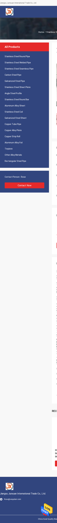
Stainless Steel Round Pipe (17, 56)
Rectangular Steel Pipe (15, 161)
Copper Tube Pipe (13, 124)
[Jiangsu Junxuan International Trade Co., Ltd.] (9, 12)
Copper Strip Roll (12, 136)
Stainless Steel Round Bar (17, 99)
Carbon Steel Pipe (13, 75)
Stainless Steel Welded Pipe (18, 62)
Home (41, 32)
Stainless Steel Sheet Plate (18, 87)
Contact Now (24, 185)
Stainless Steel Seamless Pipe (19, 69)
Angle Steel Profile (13, 93)
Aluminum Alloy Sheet (15, 105)
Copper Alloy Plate (13, 130)
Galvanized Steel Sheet (15, 118)
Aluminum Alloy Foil (14, 142)
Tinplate (9, 149)
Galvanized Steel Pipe (15, 81)
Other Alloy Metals (13, 155)
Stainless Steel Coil (14, 112)
